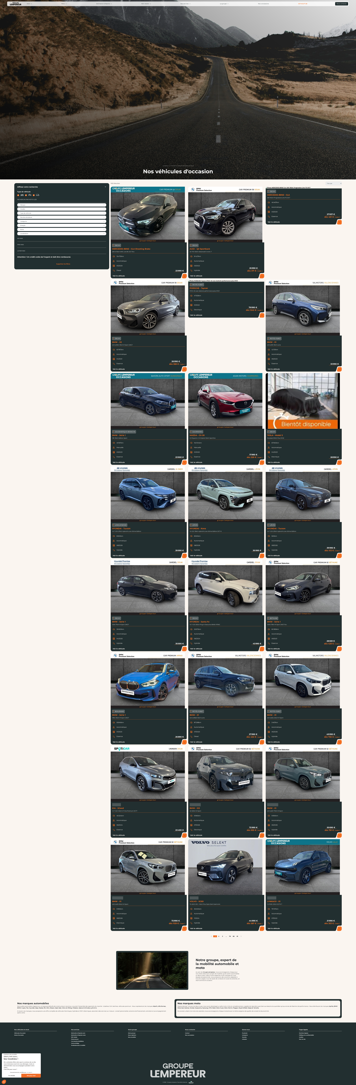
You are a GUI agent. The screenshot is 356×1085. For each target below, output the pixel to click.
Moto (63, 4)
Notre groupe (131, 1033)
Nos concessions (263, 4)
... (226, 936)
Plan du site (302, 1039)
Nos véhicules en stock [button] (21, 1029)
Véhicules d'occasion (20, 1033)
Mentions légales (303, 1033)
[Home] (16, 4)
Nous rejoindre (132, 1035)
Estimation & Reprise (103, 4)
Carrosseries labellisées (77, 1041)
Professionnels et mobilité (78, 1045)
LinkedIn (244, 1039)
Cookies (301, 1037)
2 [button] (218, 936)
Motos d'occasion (19, 1035)
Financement (75, 1039)
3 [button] (222, 936)
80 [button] (234, 936)
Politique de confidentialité (306, 1035)
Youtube (244, 1037)
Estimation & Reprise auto (78, 1033)
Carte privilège (75, 1043)
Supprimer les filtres (63, 264)
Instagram (245, 1035)
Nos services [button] (75, 1029)
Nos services (185, 4)
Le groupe (223, 4)
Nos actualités (132, 1037)
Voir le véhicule (119, 276)
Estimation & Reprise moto (78, 1035)
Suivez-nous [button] (246, 1029)
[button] (211, 936)
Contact (187, 1033)
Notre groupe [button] (132, 1029)
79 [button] (230, 936)
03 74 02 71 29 (302, 4)
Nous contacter (342, 4)
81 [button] (237, 936)
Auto (28, 4)
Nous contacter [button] (190, 1029)
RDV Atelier (145, 4)
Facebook (244, 1033)
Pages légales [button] (303, 1029)
